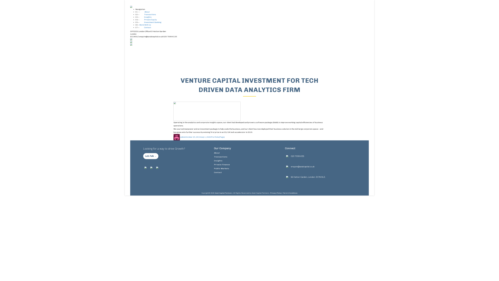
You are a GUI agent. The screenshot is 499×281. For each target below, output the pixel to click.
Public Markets (221, 168)
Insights (143, 17)
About (142, 12)
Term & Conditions (290, 193)
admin (182, 137)
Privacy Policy (276, 193)
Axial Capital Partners (223, 193)
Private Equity (146, 20)
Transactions (145, 14)
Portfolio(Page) (218, 137)
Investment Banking (148, 22)
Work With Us (143, 25)
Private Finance (222, 165)
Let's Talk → (150, 156)
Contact (143, 27)
